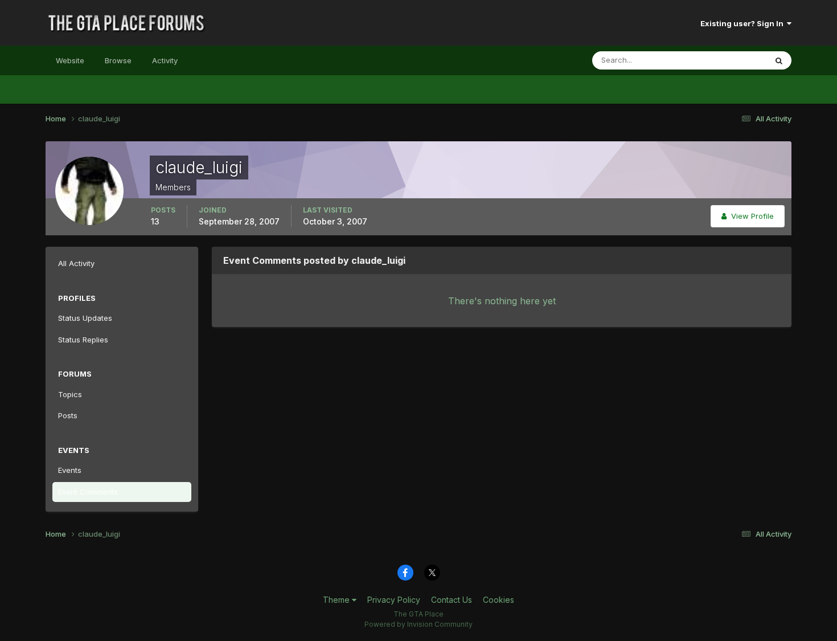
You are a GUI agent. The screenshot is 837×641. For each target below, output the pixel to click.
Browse (118, 60)
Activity (165, 60)
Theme (337, 600)
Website (70, 60)
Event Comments (88, 491)
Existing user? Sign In (743, 23)
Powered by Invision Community (418, 624)
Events (69, 470)
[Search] (778, 60)
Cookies (498, 600)
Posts (67, 415)
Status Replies (83, 339)
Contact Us (451, 600)
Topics (70, 394)
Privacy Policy (393, 600)
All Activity (76, 263)
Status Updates (725, 60)
